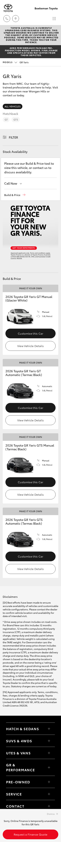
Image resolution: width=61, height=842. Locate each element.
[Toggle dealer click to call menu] (6, 18)
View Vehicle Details (30, 346)
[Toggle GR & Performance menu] (49, 767)
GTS (15, 119)
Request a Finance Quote (30, 834)
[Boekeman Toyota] (8, 8)
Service (14, 794)
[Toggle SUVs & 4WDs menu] (49, 741)
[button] (14, 195)
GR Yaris (16, 62)
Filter (13, 137)
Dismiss (51, 813)
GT (6, 119)
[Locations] (15, 18)
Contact (15, 806)
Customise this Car (30, 333)
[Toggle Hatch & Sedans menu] (49, 729)
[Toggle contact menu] (49, 782)
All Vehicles (13, 106)
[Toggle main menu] (54, 18)
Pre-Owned (18, 781)
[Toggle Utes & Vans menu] (49, 753)
